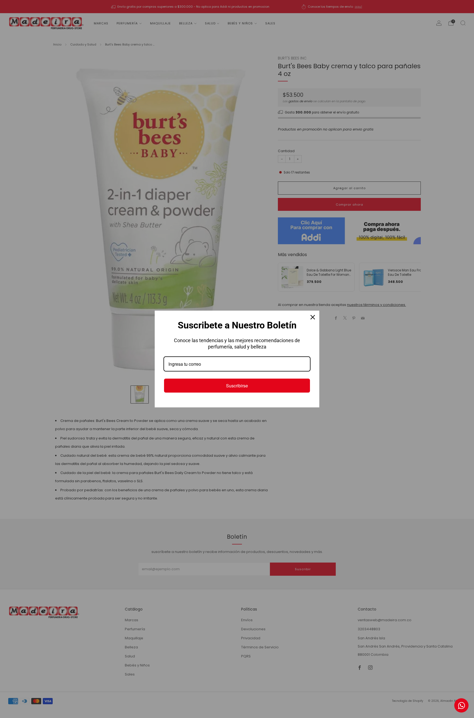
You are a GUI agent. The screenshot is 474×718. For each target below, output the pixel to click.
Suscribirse (237, 385)
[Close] (312, 317)
